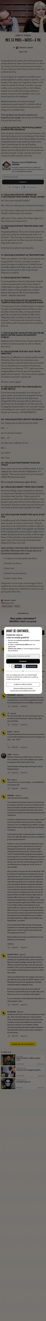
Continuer (23, 661)
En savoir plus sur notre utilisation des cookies (23, 690)
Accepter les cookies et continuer (23, 684)
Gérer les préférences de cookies (23, 688)
